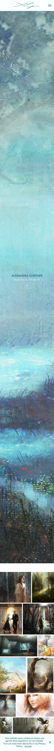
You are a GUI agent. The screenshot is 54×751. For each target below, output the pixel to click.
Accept (28, 746)
